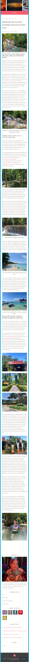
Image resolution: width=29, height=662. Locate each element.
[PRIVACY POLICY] (14, 655)
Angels (11, 96)
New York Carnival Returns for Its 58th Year (10, 634)
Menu (15, 12)
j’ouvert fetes (14, 209)
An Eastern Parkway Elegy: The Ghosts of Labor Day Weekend (14, 630)
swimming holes (12, 159)
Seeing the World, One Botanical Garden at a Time (12, 627)
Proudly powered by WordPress (11, 658)
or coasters (15, 101)
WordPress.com (15, 659)
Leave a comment (13, 31)
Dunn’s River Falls (9, 162)
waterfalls (6, 159)
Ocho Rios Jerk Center (21, 416)
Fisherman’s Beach (7, 339)
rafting (5, 161)
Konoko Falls (9, 164)
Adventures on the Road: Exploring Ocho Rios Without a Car (14, 25)
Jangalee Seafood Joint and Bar (13, 336)
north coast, (9, 77)
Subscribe (23, 658)
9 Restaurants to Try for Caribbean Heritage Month (12, 637)
